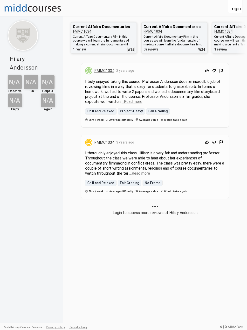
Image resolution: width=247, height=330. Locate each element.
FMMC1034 (104, 70)
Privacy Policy (55, 327)
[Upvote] (207, 71)
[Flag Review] (221, 71)
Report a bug (78, 327)
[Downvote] (214, 71)
